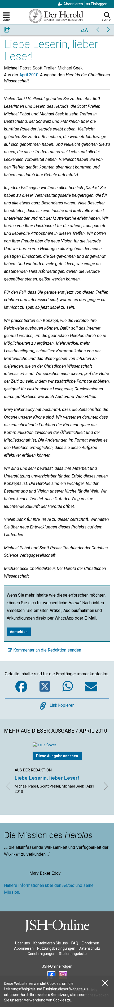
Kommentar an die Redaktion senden (46, 650)
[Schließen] (105, 983)
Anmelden (19, 632)
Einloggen (99, 4)
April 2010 (28, 74)
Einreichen (90, 943)
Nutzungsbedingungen (56, 948)
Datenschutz (89, 948)
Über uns (22, 943)
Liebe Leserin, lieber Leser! (47, 778)
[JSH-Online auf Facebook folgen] (51, 975)
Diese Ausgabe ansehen (57, 756)
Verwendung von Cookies (45, 1000)
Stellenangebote (73, 954)
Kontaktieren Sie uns (50, 943)
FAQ (74, 943)
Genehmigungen (41, 954)
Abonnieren (73, 4)
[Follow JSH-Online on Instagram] (63, 975)
